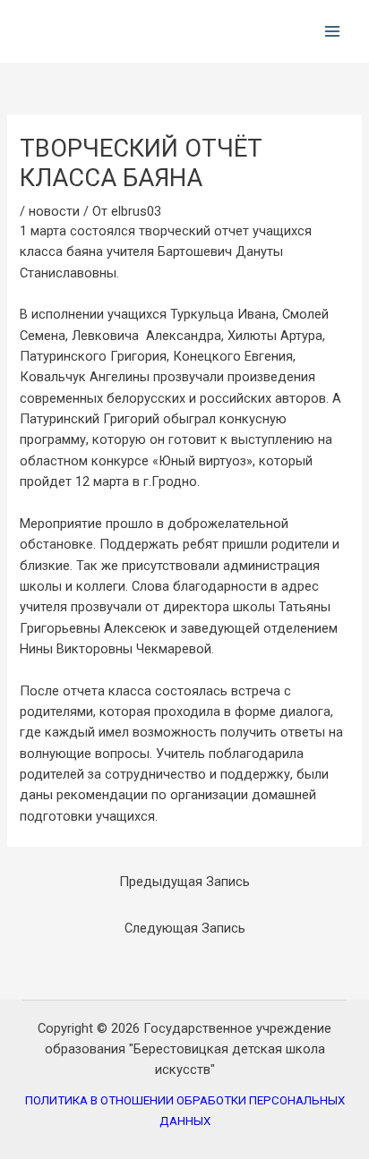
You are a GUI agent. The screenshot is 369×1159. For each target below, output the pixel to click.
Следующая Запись (184, 928)
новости (54, 211)
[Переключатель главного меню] (332, 31)
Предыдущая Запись (184, 882)
